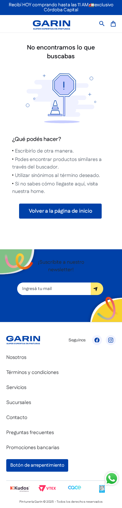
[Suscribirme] (97, 289)
